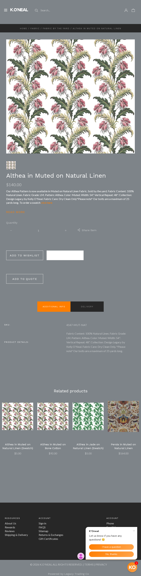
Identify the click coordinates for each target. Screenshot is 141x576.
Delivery (87, 306)
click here (46, 202)
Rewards (10, 527)
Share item (89, 230)
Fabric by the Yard (56, 28)
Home (23, 28)
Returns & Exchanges (51, 534)
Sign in (42, 523)
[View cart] (133, 10)
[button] (132, 567)
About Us (10, 523)
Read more (15, 212)
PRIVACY (101, 564)
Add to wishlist (25, 255)
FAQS (42, 527)
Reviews (10, 531)
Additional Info (54, 306)
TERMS (89, 564)
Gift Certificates (48, 538)
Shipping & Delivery (16, 534)
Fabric (35, 28)
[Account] (126, 10)
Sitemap (43, 531)
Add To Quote (24, 279)
